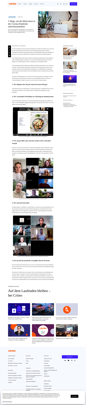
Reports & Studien (29, 358)
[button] (57, 3)
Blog (27, 363)
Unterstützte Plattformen (31, 381)
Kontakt (45, 373)
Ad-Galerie (10, 360)
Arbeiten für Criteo (47, 358)
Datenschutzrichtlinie (12, 373)
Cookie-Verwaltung (12, 380)
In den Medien (47, 365)
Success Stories (11, 358)
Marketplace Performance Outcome (15, 363)
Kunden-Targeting (47, 388)
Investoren (46, 363)
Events (27, 360)
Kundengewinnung (48, 386)
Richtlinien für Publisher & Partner (15, 377)
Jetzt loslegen (73, 3)
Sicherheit (10, 382)
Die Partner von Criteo (12, 365)
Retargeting (46, 383)
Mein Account (65, 3)
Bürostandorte (47, 376)
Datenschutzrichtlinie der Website (14, 375)
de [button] (60, 3)
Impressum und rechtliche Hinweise (33, 373)
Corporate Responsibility (49, 367)
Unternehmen (46, 360)
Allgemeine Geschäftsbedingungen (33, 370)
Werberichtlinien (29, 379)
